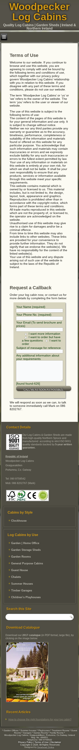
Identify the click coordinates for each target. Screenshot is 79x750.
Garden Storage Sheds (26, 549)
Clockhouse (19, 520)
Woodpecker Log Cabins (39, 11)
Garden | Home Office (25, 543)
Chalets (16, 577)
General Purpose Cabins (27, 563)
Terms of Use (41, 742)
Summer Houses (22, 583)
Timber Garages (21, 590)
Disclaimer (55, 742)
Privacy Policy (25, 742)
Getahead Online (45, 747)
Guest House (19, 570)
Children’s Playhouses (26, 597)
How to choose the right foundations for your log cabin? (39, 719)
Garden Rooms (21, 556)
